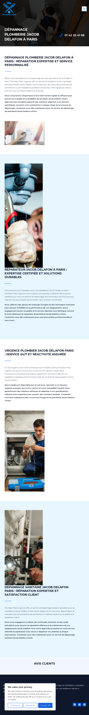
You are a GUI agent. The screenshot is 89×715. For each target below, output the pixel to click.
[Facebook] (74, 704)
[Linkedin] (84, 704)
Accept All (45, 705)
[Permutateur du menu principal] (84, 8)
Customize (15, 705)
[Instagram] (79, 704)
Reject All (30, 705)
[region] (30, 696)
